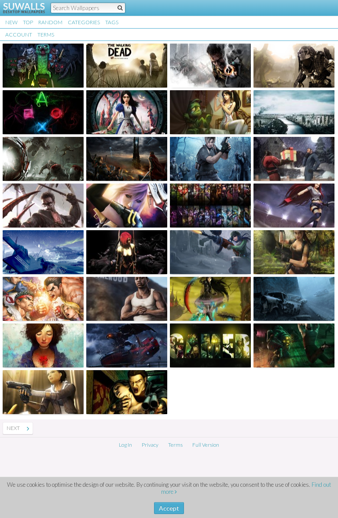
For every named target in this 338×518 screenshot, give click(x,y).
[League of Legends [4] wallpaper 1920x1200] (210, 206)
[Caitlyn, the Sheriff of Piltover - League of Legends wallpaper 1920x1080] (210, 252)
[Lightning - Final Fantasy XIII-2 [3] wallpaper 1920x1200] (126, 206)
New (11, 22)
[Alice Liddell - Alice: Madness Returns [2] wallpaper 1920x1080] (126, 112)
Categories (84, 22)
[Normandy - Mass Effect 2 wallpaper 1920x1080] (43, 252)
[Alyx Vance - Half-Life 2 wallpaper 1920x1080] (43, 392)
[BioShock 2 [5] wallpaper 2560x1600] (294, 345)
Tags (111, 22)
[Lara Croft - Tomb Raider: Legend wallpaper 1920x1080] (294, 252)
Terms (45, 34)
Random (50, 22)
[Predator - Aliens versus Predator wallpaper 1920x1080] (294, 66)
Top (28, 22)
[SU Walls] (19, 8)
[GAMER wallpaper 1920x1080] (210, 345)
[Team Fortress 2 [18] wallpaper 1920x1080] (294, 159)
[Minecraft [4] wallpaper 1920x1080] (43, 66)
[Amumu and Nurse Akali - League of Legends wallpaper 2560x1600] (210, 112)
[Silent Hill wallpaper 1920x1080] (294, 299)
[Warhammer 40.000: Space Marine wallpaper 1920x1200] (210, 66)
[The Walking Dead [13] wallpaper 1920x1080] (126, 66)
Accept (169, 508)
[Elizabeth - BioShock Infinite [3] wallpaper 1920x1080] (43, 345)
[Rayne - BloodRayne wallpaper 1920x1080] (126, 252)
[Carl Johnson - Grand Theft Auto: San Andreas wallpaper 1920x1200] (126, 299)
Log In (125, 444)
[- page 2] (28, 428)
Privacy (150, 444)
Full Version (205, 444)
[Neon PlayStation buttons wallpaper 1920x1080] (43, 112)
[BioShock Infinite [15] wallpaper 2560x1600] (126, 345)
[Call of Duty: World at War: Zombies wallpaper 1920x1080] (43, 159)
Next (13, 428)
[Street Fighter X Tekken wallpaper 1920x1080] (43, 299)
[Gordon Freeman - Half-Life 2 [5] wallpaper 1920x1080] (43, 206)
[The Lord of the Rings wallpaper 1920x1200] (126, 159)
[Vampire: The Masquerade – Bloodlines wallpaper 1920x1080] (126, 392)
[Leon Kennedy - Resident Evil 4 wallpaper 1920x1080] (210, 159)
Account (18, 34)
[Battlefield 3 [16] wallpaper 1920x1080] (294, 112)
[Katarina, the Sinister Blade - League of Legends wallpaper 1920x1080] (294, 206)
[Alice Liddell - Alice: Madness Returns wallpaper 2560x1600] (210, 299)
